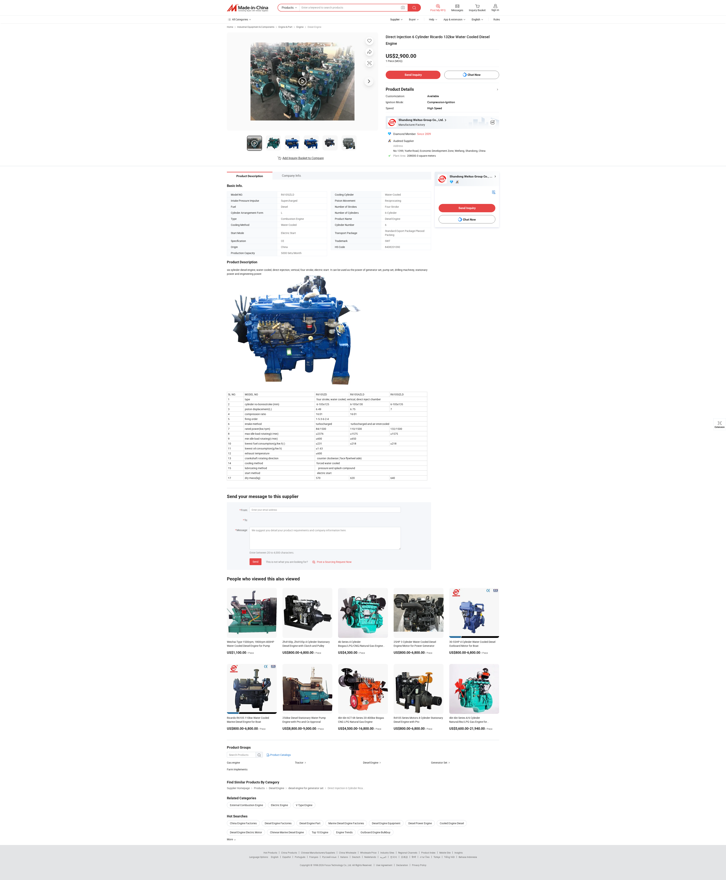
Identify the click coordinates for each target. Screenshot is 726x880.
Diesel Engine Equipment (386, 823)
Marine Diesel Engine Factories (346, 823)
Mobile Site (445, 852)
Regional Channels (407, 852)
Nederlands (370, 856)
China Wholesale (347, 852)
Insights (459, 852)
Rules (496, 19)
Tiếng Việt (449, 856)
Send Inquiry (413, 75)
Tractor (299, 762)
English (274, 856)
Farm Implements (237, 769)
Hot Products (270, 852)
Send (255, 561)
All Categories (240, 19)
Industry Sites (387, 852)
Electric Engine (279, 805)
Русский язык (329, 856)
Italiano (344, 856)
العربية (383, 856)
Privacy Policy (419, 865)
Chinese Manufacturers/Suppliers (318, 852)
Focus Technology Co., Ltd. (338, 865)
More (230, 839)
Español (286, 856)
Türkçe (437, 856)
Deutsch (356, 856)
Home (230, 26)
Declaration (402, 865)
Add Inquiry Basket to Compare (303, 158)
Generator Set (439, 762)
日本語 (404, 856)
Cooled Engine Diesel (452, 823)
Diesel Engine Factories (278, 823)
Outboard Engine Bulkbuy (375, 832)
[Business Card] (493, 192)
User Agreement (384, 865)
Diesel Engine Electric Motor (246, 832)
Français (313, 856)
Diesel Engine (314, 26)
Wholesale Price (368, 852)
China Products (289, 852)
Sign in (495, 10)
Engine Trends (344, 832)
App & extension (453, 19)
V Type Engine (304, 805)
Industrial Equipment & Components (255, 26)
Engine (299, 26)
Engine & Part (285, 26)
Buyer (412, 19)
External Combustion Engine (246, 805)
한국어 (393, 856)
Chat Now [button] (474, 75)
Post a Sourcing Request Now (332, 562)
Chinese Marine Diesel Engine (287, 832)
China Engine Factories (243, 823)
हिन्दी (414, 856)
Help (431, 19)
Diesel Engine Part (309, 823)
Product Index (428, 852)
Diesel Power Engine (420, 823)
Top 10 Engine (320, 832)
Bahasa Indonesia (468, 856)
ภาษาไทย (425, 856)
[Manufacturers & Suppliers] (247, 8)
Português (300, 856)
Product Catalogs (280, 755)
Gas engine (233, 762)
